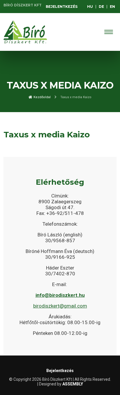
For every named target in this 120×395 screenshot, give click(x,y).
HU (90, 6)
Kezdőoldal (42, 97)
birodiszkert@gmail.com (60, 306)
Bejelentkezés (61, 6)
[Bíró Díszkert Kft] (25, 32)
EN (112, 6)
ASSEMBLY (72, 384)
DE (101, 6)
